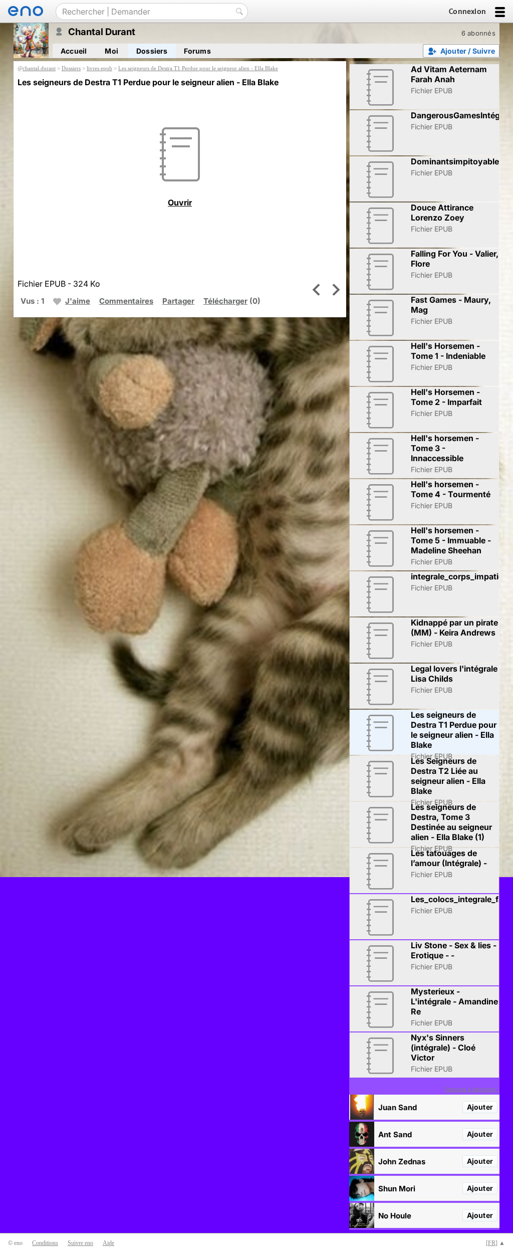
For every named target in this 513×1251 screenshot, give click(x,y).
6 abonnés (478, 33)
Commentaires (126, 301)
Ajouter (480, 1107)
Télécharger (225, 301)
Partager (178, 301)
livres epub (99, 68)
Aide (108, 1242)
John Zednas (401, 1161)
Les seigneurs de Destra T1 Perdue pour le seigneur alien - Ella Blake (198, 68)
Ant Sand (395, 1134)
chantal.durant (39, 68)
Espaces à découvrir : (472, 1089)
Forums (197, 51)
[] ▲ (495, 1242)
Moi (111, 51)
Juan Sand (397, 1107)
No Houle (394, 1215)
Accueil (74, 51)
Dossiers (152, 51)
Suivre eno (80, 1242)
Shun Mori (396, 1188)
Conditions (45, 1242)
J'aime (77, 301)
